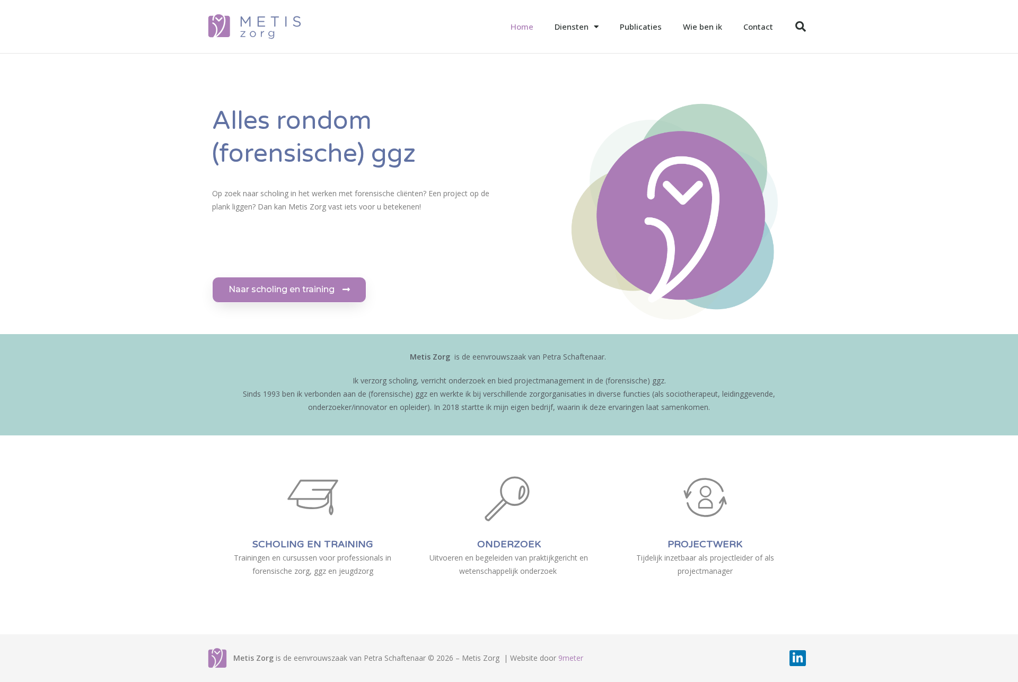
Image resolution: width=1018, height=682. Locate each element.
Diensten (572, 26)
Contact (758, 26)
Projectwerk (705, 544)
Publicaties (641, 26)
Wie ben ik (702, 26)
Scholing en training (312, 544)
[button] (289, 290)
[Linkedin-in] (797, 658)
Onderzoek (509, 544)
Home (522, 26)
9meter (570, 658)
